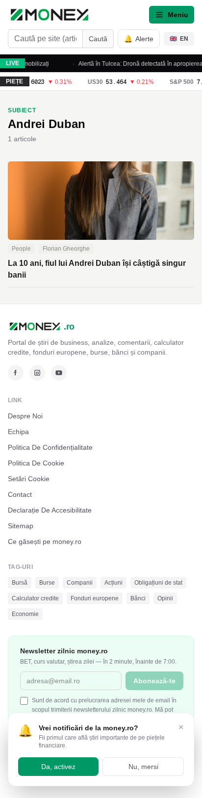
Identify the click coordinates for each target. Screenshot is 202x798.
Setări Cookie (29, 479)
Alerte (138, 39)
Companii (80, 582)
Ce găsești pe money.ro (44, 541)
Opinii (165, 598)
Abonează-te (154, 681)
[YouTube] (59, 373)
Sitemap (20, 526)
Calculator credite (35, 598)
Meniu (178, 15)
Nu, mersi (143, 767)
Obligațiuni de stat (158, 582)
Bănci (138, 598)
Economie (25, 614)
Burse (47, 582)
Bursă (19, 582)
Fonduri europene (95, 598)
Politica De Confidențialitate (50, 447)
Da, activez (58, 767)
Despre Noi (25, 416)
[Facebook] (16, 373)
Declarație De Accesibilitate (50, 510)
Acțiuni (113, 582)
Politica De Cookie (36, 463)
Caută (98, 39)
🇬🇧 (179, 38)
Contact (20, 494)
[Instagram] (37, 373)
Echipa (18, 432)
